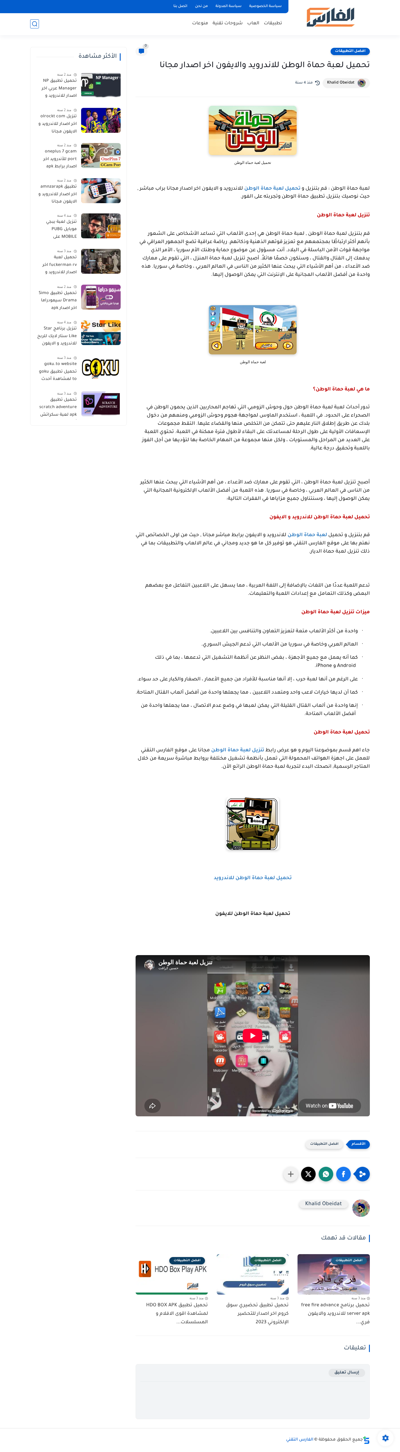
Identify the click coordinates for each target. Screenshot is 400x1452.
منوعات (200, 23)
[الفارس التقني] (330, 17)
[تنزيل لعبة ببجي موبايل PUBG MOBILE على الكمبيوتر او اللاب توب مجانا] (101, 225)
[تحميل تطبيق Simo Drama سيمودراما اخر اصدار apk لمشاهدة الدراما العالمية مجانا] (101, 297)
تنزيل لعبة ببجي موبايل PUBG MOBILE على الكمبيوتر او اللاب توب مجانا (60, 231)
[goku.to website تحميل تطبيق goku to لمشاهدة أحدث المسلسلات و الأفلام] (101, 368)
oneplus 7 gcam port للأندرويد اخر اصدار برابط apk (60, 159)
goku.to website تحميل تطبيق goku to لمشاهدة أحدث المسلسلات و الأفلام (58, 373)
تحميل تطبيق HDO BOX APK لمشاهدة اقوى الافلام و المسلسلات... (177, 1314)
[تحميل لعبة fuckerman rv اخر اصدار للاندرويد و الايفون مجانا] (101, 261)
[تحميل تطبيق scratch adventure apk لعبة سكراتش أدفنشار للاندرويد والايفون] (101, 403)
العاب (253, 23)
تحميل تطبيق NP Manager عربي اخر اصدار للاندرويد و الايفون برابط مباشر (57, 90)
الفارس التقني (299, 1440)
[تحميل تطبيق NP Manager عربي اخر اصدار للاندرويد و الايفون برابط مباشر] (101, 84)
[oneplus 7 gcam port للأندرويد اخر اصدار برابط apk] (101, 155)
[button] (343, 1174)
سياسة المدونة (229, 6)
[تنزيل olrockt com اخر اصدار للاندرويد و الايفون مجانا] (101, 120)
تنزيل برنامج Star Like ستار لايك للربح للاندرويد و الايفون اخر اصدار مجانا (57, 337)
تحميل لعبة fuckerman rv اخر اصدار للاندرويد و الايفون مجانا (59, 266)
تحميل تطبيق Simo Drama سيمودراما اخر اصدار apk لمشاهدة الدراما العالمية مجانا (58, 302)
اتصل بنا (180, 6)
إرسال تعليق (346, 1373)
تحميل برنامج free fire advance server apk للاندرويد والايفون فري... (335, 1314)
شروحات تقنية (228, 23)
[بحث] (34, 23)
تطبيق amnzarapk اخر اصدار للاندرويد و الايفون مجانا (57, 194)
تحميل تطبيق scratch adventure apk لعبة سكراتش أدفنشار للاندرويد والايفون (58, 409)
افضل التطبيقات (350, 51)
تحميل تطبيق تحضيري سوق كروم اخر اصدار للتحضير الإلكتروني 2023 (257, 1314)
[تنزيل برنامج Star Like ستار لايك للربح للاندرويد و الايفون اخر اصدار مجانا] (101, 332)
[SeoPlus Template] (366, 1440)
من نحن (201, 6)
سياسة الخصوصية (265, 6)
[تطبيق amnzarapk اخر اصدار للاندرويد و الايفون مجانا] (101, 190)
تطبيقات (273, 23)
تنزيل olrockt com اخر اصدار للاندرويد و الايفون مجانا (57, 124)
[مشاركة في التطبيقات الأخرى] (290, 1174)
